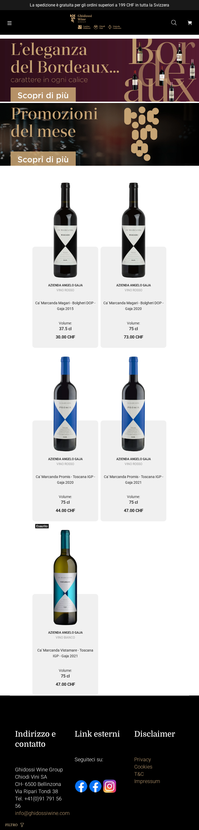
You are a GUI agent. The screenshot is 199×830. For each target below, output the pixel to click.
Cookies (143, 767)
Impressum (147, 781)
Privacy (142, 759)
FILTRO (11, 825)
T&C (139, 774)
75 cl (133, 328)
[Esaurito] (65, 573)
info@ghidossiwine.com (42, 813)
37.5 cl (65, 328)
